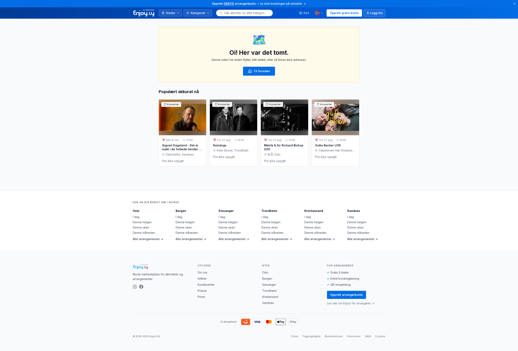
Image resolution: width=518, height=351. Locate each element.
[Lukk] (514, 3)
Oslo (136, 211)
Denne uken (141, 227)
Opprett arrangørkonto (346, 294)
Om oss (202, 272)
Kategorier (198, 13)
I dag (136, 217)
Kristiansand (313, 211)
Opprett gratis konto (344, 13)
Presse (202, 290)
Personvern (354, 336)
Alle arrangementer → (148, 239)
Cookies (380, 336)
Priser (201, 296)
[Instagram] (135, 287)
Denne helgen (142, 222)
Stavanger (226, 211)
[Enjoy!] (162, 267)
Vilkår (368, 336)
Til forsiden (262, 71)
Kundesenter (206, 284)
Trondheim (269, 211)
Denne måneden (144, 232)
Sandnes (353, 211)
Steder (170, 13)
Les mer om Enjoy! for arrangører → (350, 303)
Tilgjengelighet (311, 336)
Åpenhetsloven (334, 336)
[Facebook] (141, 287)
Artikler (202, 278)
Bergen (181, 211)
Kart (306, 13)
